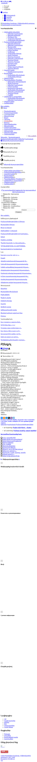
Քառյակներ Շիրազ (7, 224)
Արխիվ (6, 722)
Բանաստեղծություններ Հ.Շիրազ (13, 221)
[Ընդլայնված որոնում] (3, 348)
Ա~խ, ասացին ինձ (9, 437)
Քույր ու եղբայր (6, 227)
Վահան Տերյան (13, 68)
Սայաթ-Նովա (12, 63)
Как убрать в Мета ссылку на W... (10, 331)
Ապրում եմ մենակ (9, 447)
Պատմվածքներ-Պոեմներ (13, 80)
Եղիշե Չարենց (13, 50)
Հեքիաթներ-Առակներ (12, 32)
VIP (3, 1)
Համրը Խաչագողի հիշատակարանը (14, 279)
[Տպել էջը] (7, 348)
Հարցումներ (8, 739)
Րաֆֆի (10, 95)
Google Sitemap (8, 727)
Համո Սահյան (13, 55)
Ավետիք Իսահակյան (15, 33)
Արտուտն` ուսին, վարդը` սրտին (14, 452)
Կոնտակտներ (9, 134)
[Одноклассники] (4, 418)
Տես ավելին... (5, 215)
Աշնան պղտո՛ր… (9, 454)
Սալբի (3, 258)
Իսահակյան (11, 424)
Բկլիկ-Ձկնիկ (5, 294)
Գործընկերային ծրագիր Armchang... (13, 340)
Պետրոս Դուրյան (14, 62)
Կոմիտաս (11, 52)
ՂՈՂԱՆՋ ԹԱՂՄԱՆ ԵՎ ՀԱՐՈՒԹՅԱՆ (13, 246)
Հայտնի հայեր (9, 70)
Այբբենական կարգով (15, 72)
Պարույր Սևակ (13, 60)
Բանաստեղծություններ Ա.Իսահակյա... (15, 234)
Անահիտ (4, 288)
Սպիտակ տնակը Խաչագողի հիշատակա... (16, 273)
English (6, 7)
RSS (7, 1)
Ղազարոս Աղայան (14, 38)
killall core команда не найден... (10, 337)
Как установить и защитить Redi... (11, 322)
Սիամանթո (12, 65)
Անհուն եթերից (8, 442)
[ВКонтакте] (2, 418)
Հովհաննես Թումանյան (16, 40)
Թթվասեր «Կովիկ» (9, 204)
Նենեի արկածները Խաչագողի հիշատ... (15, 267)
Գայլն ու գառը (6, 297)
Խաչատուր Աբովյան (15, 88)
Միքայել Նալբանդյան (15, 58)
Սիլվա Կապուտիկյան (15, 67)
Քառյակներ (8, 73)
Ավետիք (4, 424)
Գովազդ (7, 734)
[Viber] (11, 418)
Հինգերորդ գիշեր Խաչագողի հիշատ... (14, 282)
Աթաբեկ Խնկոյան (14, 35)
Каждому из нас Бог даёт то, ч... (10, 255)
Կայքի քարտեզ (9, 720)
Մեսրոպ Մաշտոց (14, 57)
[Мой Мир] (7, 418)
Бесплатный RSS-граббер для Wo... (11, 334)
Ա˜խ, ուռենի (7, 444)
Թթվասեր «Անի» (9, 208)
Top (2, 760)
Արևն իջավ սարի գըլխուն (12, 441)
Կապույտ (9, 20)
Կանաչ (8, 18)
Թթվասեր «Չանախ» (10, 197)
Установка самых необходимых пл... (11, 328)
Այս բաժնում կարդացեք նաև (11, 434)
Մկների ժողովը (6, 301)
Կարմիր (9, 17)
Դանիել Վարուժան (14, 48)
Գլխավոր (4, 137)
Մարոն (3, 304)
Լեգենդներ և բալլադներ (13, 96)
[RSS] (5, 348)
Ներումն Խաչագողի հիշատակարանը (14, 264)
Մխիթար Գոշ (12, 37)
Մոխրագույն (10, 15)
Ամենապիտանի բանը (9, 310)
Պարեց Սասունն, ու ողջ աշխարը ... (13, 243)
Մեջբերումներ (9, 101)
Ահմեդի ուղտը (6, 307)
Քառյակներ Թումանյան (9, 291)
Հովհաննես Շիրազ (14, 53)
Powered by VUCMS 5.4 (8, 759)
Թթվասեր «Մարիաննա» (12, 206)
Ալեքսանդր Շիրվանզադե (17, 81)
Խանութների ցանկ (11, 737)
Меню (5, 108)
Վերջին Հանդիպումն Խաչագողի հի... (14, 261)
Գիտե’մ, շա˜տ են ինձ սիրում (13, 449)
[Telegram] (14, 418)
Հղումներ (7, 735)
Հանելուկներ (8, 103)
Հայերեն (7, 9)
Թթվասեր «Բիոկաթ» (10, 199)
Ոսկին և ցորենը (6, 240)
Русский (6, 6)
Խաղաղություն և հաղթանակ (11, 249)
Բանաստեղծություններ (12, 42)
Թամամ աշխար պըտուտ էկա (11, 313)
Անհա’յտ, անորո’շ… (10, 451)
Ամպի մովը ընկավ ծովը (11, 456)
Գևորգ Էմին (12, 47)
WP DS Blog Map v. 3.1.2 (8, 325)
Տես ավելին (32, 136)
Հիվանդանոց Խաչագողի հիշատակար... (15, 270)
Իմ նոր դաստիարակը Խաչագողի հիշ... (15, 276)
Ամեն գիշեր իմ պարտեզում (12, 439)
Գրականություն (14, 137)
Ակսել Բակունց (13, 83)
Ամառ (3, 237)
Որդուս (3, 316)
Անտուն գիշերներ (9, 446)
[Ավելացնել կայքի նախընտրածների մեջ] (1, 348)
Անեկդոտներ (9, 78)
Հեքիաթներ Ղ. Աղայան (9, 230)
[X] (9, 418)
